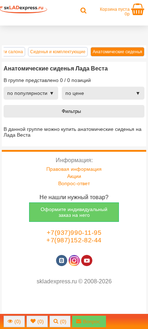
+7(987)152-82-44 (74, 240)
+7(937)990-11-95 (74, 232)
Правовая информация (74, 169)
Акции (74, 176)
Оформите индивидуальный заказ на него (74, 212)
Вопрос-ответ (74, 183)
